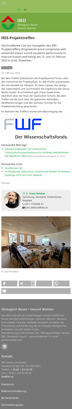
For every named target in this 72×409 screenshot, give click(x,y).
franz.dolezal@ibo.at (36, 207)
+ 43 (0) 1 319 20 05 (21, 369)
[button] (9, 283)
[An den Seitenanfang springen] (67, 404)
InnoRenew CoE (13, 168)
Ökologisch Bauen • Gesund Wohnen (27, 309)
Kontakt (7, 356)
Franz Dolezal (33, 193)
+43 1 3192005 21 (34, 204)
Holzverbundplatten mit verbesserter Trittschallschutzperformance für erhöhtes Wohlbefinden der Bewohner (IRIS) (37, 152)
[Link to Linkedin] (4, 346)
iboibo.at (7, 376)
